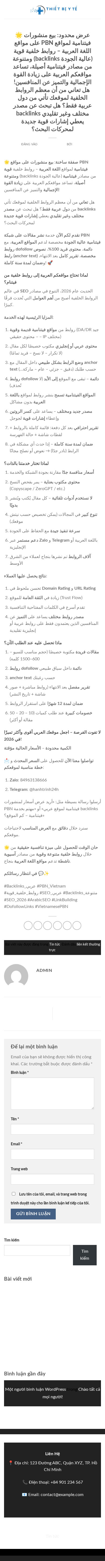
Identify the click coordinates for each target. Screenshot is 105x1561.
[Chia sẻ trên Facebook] (37, 925)
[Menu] (7, 9)
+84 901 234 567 (67, 1482)
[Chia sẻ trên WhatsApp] (28, 925)
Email (16, 1144)
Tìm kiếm (11, 1240)
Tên (15, 1119)
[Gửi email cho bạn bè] (57, 925)
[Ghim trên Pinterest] (67, 925)
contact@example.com (62, 1495)
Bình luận (20, 1073)
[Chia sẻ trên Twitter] (47, 925)
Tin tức (52, 28)
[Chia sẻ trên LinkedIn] (76, 925)
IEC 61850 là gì (87, 1014)
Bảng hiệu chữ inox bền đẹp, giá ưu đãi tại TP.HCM (52, 1344)
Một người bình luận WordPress (35, 1389)
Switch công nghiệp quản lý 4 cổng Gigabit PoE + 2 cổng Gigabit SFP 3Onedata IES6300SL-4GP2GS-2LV (52, 1312)
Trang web (19, 1169)
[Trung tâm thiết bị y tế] (52, 9)
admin (78, 144)
